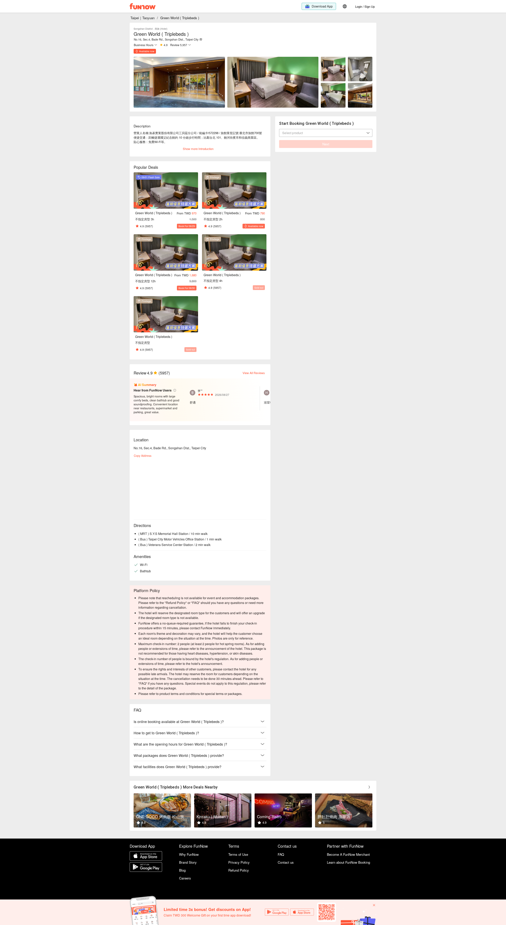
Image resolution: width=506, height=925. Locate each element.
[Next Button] (369, 787)
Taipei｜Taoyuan (142, 17)
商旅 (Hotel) (161, 28)
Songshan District (143, 28)
